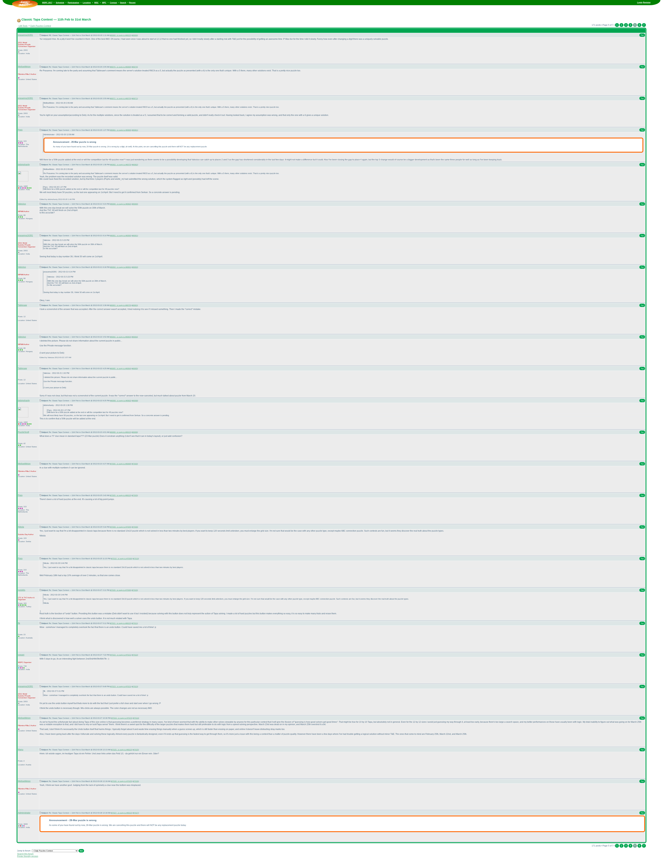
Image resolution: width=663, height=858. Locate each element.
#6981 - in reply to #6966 (120, 130)
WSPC (20, 662)
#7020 (134, 590)
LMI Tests (23, 26)
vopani (21, 655)
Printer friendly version (27, 856)
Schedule (60, 3)
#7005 (134, 495)
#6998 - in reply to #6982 (120, 401)
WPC (104, 3)
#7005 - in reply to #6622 (120, 495)
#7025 (135, 750)
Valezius (22, 204)
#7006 (134, 527)
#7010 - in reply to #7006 (121, 559)
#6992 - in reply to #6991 (120, 267)
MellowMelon (24, 66)
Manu (20, 749)
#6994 (134, 337)
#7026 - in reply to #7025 (121, 781)
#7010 (135, 559)
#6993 (134, 305)
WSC (96, 3)
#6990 (134, 204)
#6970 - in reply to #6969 (120, 67)
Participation (73, 3)
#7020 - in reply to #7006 (120, 590)
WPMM (20, 211)
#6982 (134, 165)
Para (20, 130)
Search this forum (25, 854)
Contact (113, 3)
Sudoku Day (23, 534)
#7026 (135, 781)
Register (647, 2)
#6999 (134, 432)
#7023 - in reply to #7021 (120, 686)
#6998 (134, 401)
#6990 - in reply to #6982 (120, 204)
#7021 (134, 623)
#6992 (134, 267)
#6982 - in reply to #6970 (120, 165)
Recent (132, 3)
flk (19, 623)
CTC (19, 598)
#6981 (134, 130)
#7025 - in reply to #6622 (121, 750)
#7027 (135, 813)
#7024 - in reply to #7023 (122, 718)
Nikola (21, 527)
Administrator (24, 813)
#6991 (134, 236)
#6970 (134, 67)
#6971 (134, 98)
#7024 (135, 718)
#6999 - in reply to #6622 (120, 432)
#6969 (134, 35)
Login (639, 2)
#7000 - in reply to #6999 (120, 464)
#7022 (134, 655)
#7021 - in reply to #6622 (120, 623)
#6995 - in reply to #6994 (120, 368)
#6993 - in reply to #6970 (120, 305)
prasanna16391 (25, 35)
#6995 (134, 368)
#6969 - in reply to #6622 (120, 35)
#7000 (134, 464)
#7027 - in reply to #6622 (121, 813)
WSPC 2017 (47, 3)
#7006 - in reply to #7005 (120, 527)
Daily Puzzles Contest (40, 26)
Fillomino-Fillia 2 (24, 74)
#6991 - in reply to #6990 (120, 236)
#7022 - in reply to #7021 (120, 655)
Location (87, 3)
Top (642, 35)
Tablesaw (22, 305)
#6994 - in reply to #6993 (120, 337)
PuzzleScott (23, 432)
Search (123, 3)
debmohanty (24, 164)
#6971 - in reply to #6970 (120, 98)
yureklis (21, 590)
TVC (25, 598)
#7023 (134, 686)
